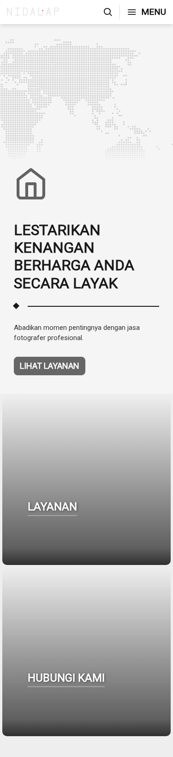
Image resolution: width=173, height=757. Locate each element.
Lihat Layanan (49, 366)
